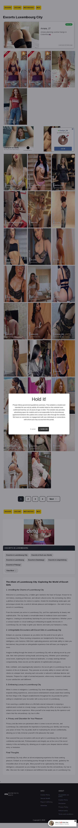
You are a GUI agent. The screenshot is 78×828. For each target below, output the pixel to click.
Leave (33, 429)
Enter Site (44, 429)
